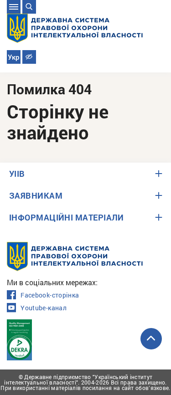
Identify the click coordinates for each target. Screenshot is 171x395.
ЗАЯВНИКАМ (35, 195)
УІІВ (17, 173)
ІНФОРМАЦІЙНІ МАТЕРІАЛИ (66, 217)
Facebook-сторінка (50, 295)
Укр (13, 57)
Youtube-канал (44, 308)
